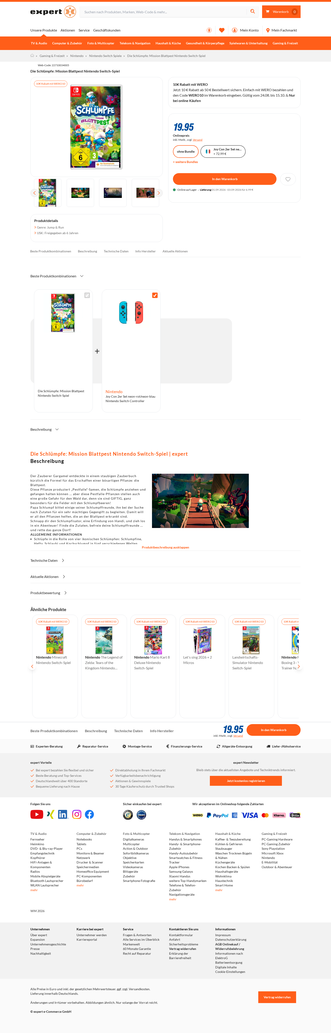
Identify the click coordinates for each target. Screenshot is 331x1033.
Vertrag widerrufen (182, 949)
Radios (35, 871)
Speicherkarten (133, 862)
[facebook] (89, 814)
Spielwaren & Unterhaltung (248, 43)
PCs (79, 848)
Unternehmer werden (92, 935)
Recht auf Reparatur (137, 953)
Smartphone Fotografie (139, 881)
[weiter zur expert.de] (48, 1021)
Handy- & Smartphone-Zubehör (185, 846)
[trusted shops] (128, 815)
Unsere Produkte (43, 30)
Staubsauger (223, 848)
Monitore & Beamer (90, 853)
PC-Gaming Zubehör (276, 844)
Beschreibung (87, 251)
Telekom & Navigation (135, 43)
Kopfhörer (37, 858)
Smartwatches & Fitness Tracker (185, 860)
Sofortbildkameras (136, 853)
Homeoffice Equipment (93, 871)
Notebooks (84, 839)
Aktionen (68, 30)
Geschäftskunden (106, 30)
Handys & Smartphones (185, 839)
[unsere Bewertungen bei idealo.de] (141, 815)
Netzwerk (83, 858)
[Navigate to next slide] (298, 666)
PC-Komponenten (89, 876)
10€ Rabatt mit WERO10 (50, 83)
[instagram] (76, 814)
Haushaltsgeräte (226, 871)
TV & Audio (39, 43)
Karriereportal (87, 939)
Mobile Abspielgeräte (45, 876)
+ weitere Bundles (185, 162)
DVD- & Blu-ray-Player (46, 848)
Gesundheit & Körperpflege (205, 43)
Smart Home (224, 885)
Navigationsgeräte (182, 894)
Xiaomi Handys (179, 876)
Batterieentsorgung (228, 962)
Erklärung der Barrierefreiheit (180, 956)
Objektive (129, 858)
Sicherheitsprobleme (183, 944)
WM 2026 (37, 911)
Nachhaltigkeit (40, 953)
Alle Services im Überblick (141, 939)
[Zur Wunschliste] (221, 30)
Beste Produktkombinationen (50, 251)
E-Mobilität (270, 862)
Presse (35, 949)
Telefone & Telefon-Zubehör (182, 887)
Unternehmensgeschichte (48, 944)
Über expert (38, 935)
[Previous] (34, 193)
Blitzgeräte (130, 871)
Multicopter (131, 844)
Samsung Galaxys (181, 871)
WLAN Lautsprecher (44, 885)
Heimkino (37, 844)
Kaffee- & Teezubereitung (233, 839)
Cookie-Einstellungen (230, 972)
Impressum (223, 935)
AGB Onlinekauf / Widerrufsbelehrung (229, 946)
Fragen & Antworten (137, 935)
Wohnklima (223, 876)
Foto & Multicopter (100, 43)
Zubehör (129, 876)
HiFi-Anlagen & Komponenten (41, 865)
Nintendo (75, 56)
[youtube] (36, 814)
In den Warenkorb (225, 179)
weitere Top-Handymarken (187, 881)
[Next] (159, 193)
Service (84, 30)
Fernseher (37, 839)
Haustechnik (224, 881)
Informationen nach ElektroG (229, 956)
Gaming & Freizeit (285, 43)
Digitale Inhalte (226, 967)
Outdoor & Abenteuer (277, 867)
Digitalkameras (133, 839)
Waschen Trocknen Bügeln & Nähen (233, 856)
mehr (34, 890)
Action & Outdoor (135, 848)
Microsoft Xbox (272, 853)
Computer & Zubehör (67, 43)
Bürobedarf (85, 881)
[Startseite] (32, 56)
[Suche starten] (252, 12)
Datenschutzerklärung (230, 939)
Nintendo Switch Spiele (103, 56)
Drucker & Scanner (90, 862)
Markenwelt (131, 944)
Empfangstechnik (42, 853)
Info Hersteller (145, 251)
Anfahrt (174, 939)
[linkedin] (63, 814)
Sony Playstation (273, 848)
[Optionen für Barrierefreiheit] (209, 30)
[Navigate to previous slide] (32, 666)
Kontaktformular (181, 935)
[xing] (50, 814)
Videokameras (133, 867)
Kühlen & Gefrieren (229, 844)
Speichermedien (88, 867)
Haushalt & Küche (168, 43)
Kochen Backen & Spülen (232, 867)
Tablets (81, 844)
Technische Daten (116, 251)
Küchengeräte (225, 862)
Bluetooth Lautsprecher (46, 881)
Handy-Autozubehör (183, 853)
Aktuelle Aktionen (175, 251)
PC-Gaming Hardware (277, 839)
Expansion (37, 939)
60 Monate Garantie (137, 949)
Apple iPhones (179, 867)
